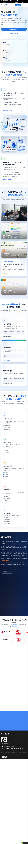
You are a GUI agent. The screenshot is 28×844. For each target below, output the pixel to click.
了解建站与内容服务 (7, 110)
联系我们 (18, 5)
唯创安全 (8, 750)
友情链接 (3, 750)
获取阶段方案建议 (7, 179)
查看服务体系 (5, 273)
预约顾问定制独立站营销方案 (14, 725)
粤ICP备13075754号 (6, 753)
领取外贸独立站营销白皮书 (14, 721)
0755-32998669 (16, 0)
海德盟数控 (12, 750)
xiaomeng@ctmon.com (18, 2)
